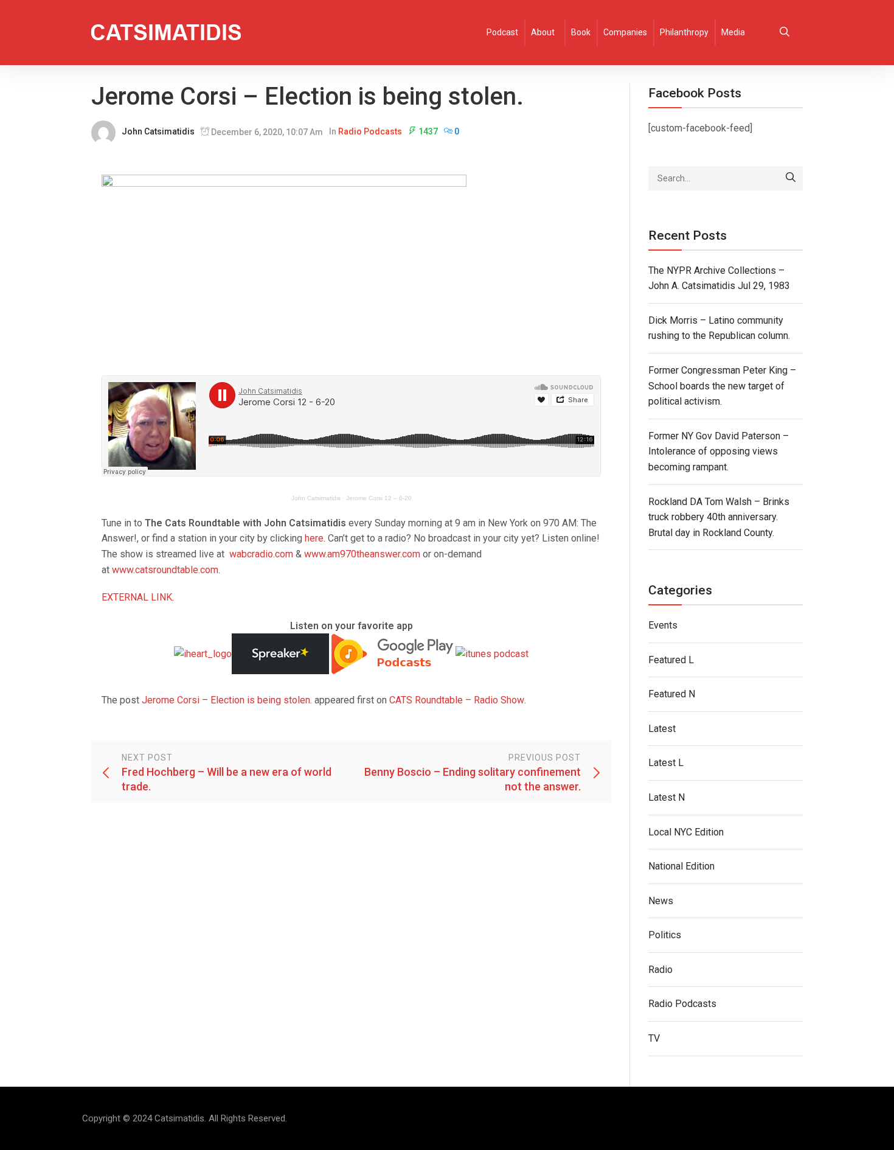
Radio (660, 969)
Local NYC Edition (686, 832)
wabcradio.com (261, 554)
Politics (664, 935)
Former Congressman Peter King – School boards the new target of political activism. (722, 385)
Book (581, 32)
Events (662, 625)
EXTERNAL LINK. (138, 597)
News (660, 901)
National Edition (681, 866)
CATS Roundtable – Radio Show (456, 700)
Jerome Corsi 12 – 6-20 (379, 498)
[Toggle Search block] (784, 32)
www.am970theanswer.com (362, 554)
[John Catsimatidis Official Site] (166, 32)
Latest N (666, 797)
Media (733, 32)
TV (654, 1038)
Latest (662, 728)
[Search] (790, 178)
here (314, 538)
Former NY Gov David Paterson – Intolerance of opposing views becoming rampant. (718, 451)
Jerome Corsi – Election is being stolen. (227, 700)
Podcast (502, 32)
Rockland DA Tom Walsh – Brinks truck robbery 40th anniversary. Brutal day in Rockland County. (718, 517)
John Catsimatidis (158, 131)
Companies (625, 32)
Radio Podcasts (370, 131)
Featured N (671, 694)
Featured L (671, 660)
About (543, 32)
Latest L (666, 762)
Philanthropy (684, 32)
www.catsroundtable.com (165, 570)
